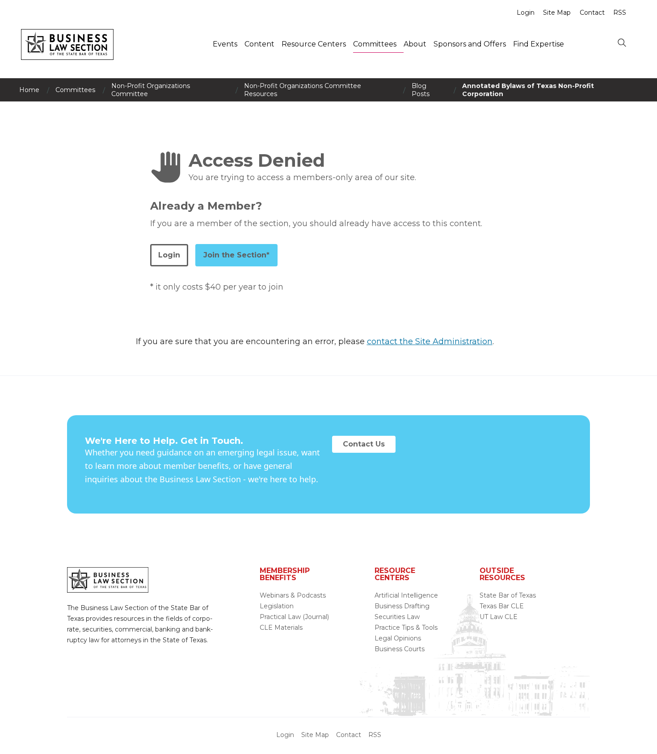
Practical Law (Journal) (294, 617)
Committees (374, 44)
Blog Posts (421, 90)
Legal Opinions (398, 638)
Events (225, 44)
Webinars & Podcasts (293, 595)
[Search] (621, 43)
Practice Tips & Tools (406, 627)
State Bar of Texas (508, 595)
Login (526, 12)
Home (29, 90)
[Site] (67, 57)
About (415, 44)
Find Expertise (538, 44)
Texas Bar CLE (502, 606)
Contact (592, 12)
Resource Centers (314, 44)
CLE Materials (281, 627)
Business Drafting (402, 606)
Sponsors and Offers (470, 44)
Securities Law (397, 617)
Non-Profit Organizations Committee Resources (302, 90)
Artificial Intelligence (406, 595)
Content (259, 44)
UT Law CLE (499, 617)
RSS (619, 12)
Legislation (277, 606)
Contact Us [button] (364, 444)
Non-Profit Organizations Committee (150, 90)
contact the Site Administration (430, 341)
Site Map (557, 12)
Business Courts (400, 649)
